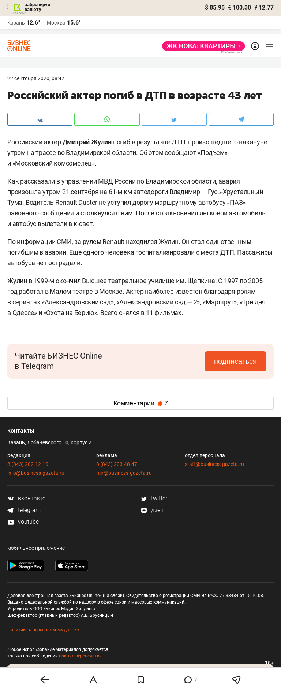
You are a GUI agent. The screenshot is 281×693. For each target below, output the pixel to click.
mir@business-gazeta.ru (124, 473)
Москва (56, 23)
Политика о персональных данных (43, 629)
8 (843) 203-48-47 (116, 464)
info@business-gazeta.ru (35, 473)
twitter (158, 498)
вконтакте (30, 498)
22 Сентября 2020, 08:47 (35, 78)
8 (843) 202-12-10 (27, 464)
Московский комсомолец (53, 163)
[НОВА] (201, 46)
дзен (157, 510)
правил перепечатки (80, 656)
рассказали (37, 181)
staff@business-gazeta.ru (214, 464)
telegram (28, 510)
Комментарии (140, 403)
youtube (27, 521)
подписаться (235, 361)
